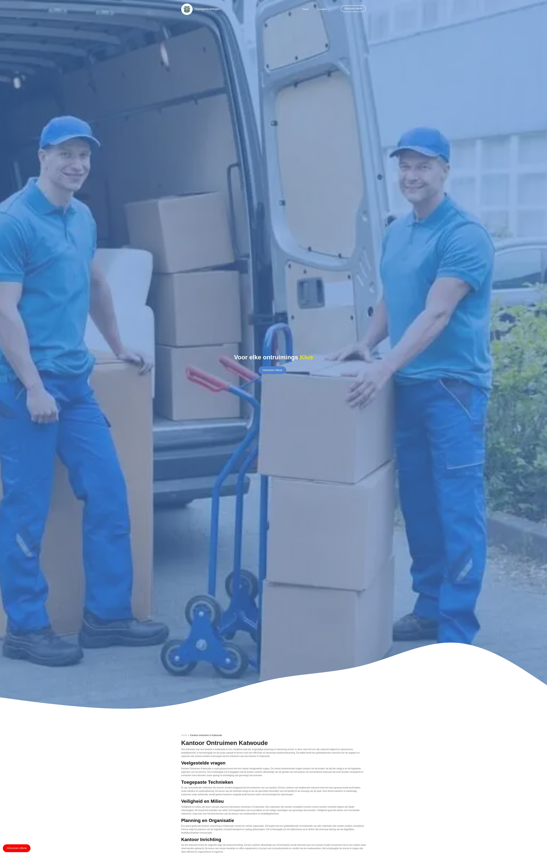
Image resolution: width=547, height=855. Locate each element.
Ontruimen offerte (353, 8)
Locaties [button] (322, 9)
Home (305, 9)
